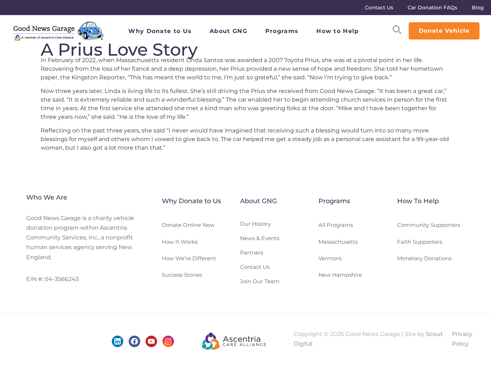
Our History (255, 223)
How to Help (337, 31)
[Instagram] (168, 341)
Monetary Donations (424, 258)
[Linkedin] (117, 341)
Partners (251, 252)
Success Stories (182, 274)
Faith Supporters (419, 241)
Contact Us (379, 7)
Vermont (330, 258)
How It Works (180, 241)
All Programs (335, 224)
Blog (478, 7)
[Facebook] (134, 341)
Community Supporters (428, 224)
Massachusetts (338, 241)
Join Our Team (260, 281)
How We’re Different (189, 258)
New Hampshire (340, 274)
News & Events (259, 238)
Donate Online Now (188, 224)
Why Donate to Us (160, 31)
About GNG (228, 31)
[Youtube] (151, 341)
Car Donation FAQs (432, 7)
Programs (281, 31)
